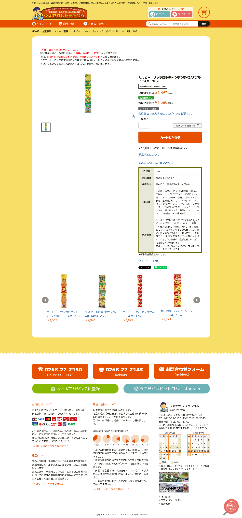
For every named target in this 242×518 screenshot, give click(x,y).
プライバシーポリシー (172, 500)
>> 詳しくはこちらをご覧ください (50, 446)
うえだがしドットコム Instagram (170, 388)
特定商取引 (166, 496)
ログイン (160, 14)
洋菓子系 (46, 31)
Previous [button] (45, 300)
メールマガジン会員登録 (78, 388)
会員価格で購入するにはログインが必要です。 (166, 113)
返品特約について (149, 154)
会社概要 (165, 503)
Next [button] (196, 300)
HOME (35, 31)
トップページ (44, 24)
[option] (64, 298)
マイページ (184, 14)
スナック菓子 (61, 31)
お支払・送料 (96, 24)
